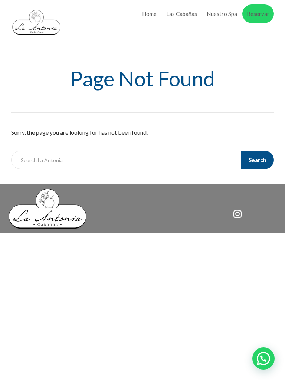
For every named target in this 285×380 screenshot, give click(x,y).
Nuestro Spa (222, 13)
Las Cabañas (181, 13)
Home (149, 13)
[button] (263, 358)
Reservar (258, 13)
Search (257, 160)
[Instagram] (237, 213)
